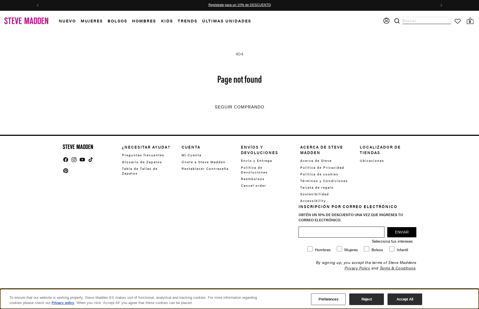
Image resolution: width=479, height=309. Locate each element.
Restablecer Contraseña (205, 168)
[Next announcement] (441, 5)
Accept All (405, 299)
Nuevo (67, 21)
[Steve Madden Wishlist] (458, 21)
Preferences (328, 299)
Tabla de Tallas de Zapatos (140, 171)
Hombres (144, 21)
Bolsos (117, 21)
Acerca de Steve (316, 160)
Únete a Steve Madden (204, 161)
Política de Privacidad (322, 167)
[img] (66, 160)
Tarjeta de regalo (317, 187)
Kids (167, 21)
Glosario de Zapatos (142, 161)
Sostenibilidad (314, 193)
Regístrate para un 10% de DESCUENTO (239, 5)
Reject (366, 299)
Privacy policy (63, 302)
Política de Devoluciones (254, 170)
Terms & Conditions (398, 268)
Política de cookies (319, 174)
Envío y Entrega (256, 160)
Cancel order (253, 185)
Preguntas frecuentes (143, 155)
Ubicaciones (372, 160)
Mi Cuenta (192, 155)
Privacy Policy (357, 268)
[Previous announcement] (38, 5)
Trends (187, 21)
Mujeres (92, 21)
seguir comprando (239, 107)
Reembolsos (253, 178)
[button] (70, 21)
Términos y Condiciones (324, 180)
